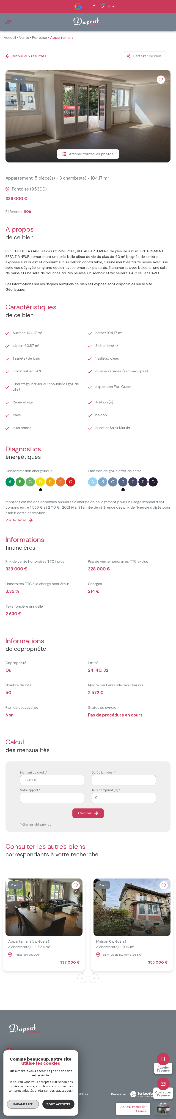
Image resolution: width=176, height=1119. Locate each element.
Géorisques (15, 289)
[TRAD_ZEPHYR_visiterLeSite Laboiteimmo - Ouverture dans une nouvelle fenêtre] (148, 1094)
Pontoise (39, 37)
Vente (24, 37)
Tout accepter (58, 1104)
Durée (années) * (104, 772)
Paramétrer (23, 1104)
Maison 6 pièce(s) (115, 944)
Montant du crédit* (33, 772)
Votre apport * (30, 790)
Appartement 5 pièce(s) (29, 944)
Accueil (10, 37)
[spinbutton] (124, 798)
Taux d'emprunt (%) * (106, 790)
